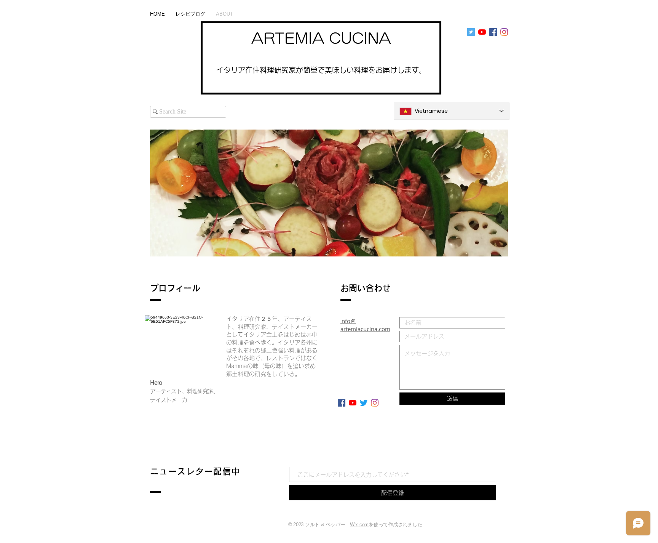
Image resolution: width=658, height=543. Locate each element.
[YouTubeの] (482, 32)
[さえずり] (363, 403)
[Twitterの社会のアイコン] (471, 32)
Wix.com (359, 524)
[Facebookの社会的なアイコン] (493, 32)
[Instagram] (504, 32)
